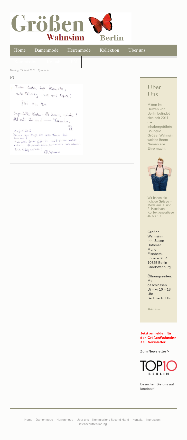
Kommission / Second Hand (110, 419)
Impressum (153, 419)
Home (20, 50)
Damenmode (46, 50)
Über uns (136, 50)
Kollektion (109, 50)
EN (74, 62)
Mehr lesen (154, 309)
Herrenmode (79, 50)
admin (45, 70)
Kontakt (54, 62)
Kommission (26, 62)
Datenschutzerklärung (92, 424)
